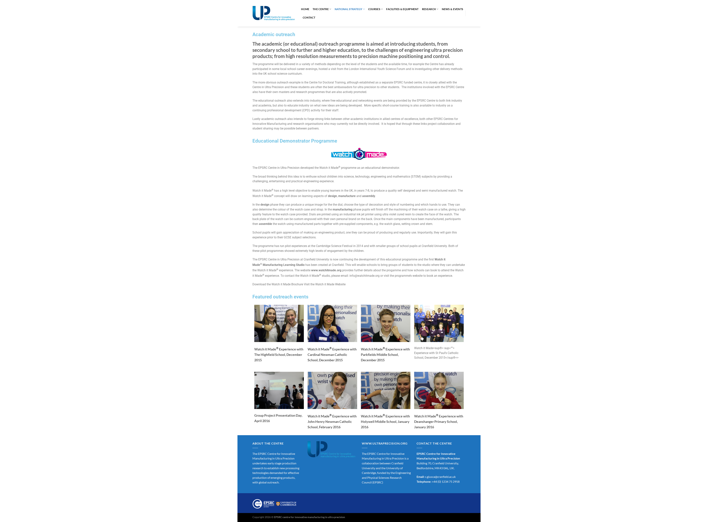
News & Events (452, 9)
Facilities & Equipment (402, 9)
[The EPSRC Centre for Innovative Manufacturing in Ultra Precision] (273, 13)
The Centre (321, 9)
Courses (374, 9)
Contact (309, 17)
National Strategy (348, 9)
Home (305, 9)
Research (429, 9)
